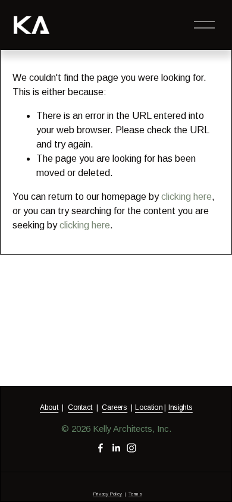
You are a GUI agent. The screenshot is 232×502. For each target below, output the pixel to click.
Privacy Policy (107, 494)
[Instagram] (131, 448)
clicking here (186, 197)
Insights (180, 407)
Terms (135, 494)
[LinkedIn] (116, 448)
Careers (114, 407)
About (49, 407)
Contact (80, 407)
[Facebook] (100, 448)
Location (148, 407)
